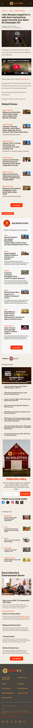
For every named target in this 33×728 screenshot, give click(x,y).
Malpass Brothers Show (12, 625)
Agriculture (8, 515)
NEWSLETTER (7, 697)
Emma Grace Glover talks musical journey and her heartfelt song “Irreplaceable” (11, 177)
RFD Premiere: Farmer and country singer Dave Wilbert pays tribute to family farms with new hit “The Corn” (17, 419)
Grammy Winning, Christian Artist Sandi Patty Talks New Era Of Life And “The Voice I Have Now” (15, 129)
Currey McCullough (16, 27)
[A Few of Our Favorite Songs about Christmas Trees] (26, 528)
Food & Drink (7, 548)
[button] (16, 38)
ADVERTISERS (22, 688)
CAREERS (20, 684)
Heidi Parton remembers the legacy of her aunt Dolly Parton (17, 412)
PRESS (4, 684)
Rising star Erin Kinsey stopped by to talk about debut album (12, 191)
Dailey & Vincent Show (11, 614)
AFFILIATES (6, 688)
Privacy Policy (13, 712)
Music (11, 11)
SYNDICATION (22, 693)
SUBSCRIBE (25, 494)
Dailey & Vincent (24, 617)
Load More (16, 205)
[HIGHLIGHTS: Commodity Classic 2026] (26, 559)
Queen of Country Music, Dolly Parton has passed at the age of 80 (17, 399)
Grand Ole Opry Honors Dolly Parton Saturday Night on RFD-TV (15, 387)
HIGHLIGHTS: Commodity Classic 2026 (12, 560)
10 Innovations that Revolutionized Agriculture (10, 519)
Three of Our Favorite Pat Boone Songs (12, 540)
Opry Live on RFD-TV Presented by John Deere (16, 601)
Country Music (8, 213)
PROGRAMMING (8, 693)
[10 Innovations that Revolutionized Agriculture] (26, 517)
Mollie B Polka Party (11, 648)
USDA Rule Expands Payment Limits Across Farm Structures (15, 393)
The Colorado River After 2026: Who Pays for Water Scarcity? (17, 434)
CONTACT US (22, 677)
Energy (6, 251)
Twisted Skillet (9, 636)
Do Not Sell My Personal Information (11, 716)
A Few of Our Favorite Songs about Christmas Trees (11, 530)
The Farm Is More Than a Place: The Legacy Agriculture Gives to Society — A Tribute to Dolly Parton (17, 427)
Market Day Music (20, 11)
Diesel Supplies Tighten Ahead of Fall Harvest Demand (11, 256)
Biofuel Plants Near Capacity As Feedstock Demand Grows (11, 295)
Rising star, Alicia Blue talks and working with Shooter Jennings (11, 115)
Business (6, 270)
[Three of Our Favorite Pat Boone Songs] (26, 540)
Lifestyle (5, 11)
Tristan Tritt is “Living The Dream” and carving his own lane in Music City (11, 146)
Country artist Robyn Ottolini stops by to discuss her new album (11, 162)
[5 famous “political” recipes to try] (26, 549)
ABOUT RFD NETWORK (6, 678)
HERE (23, 99)
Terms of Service (22, 712)
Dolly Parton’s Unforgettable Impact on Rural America (10, 330)
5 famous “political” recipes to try (10, 550)
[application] (16, 38)
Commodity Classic (9, 558)
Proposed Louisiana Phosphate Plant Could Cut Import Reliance (14, 275)
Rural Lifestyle (9, 326)
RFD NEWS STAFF (20, 223)
